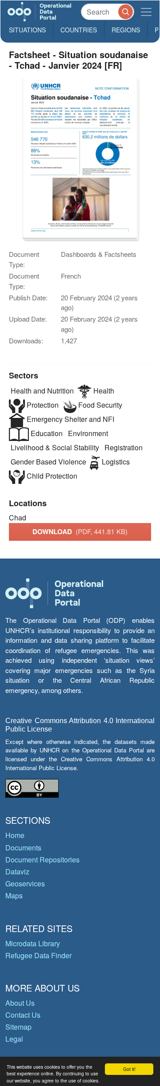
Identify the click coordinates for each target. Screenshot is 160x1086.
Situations (27, 29)
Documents (23, 847)
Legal (14, 1039)
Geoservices (25, 883)
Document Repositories (42, 859)
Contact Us (22, 1015)
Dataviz (17, 871)
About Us (20, 1003)
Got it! (129, 1069)
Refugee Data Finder (38, 955)
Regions (126, 29)
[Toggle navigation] (146, 12)
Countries (78, 29)
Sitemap (18, 1027)
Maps (14, 895)
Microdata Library (32, 943)
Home (14, 835)
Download (80, 531)
